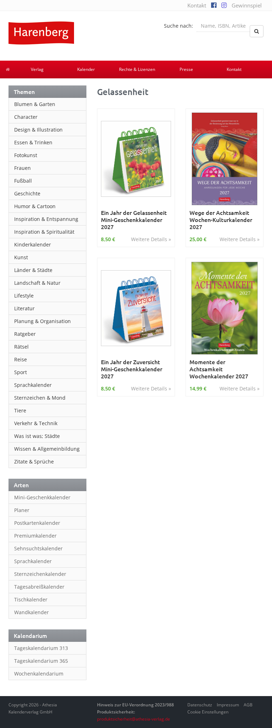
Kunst (21, 257)
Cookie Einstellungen (207, 712)
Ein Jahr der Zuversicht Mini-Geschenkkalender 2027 (131, 368)
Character (26, 116)
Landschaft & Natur (37, 282)
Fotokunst (25, 155)
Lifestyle (24, 295)
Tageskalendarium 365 (41, 660)
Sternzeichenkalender (40, 574)
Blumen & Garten (34, 104)
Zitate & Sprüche (34, 461)
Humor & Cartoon (35, 206)
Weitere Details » (151, 239)
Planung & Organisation (42, 321)
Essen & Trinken (33, 142)
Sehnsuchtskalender (38, 548)
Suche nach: (178, 25)
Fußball (23, 180)
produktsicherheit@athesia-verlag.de (133, 719)
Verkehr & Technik (35, 423)
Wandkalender (31, 612)
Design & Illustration (38, 129)
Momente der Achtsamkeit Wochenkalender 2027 (218, 368)
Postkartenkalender (37, 522)
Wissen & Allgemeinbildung (47, 448)
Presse (186, 69)
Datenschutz (199, 705)
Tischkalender (30, 599)
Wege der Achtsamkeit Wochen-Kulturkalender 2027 (220, 219)
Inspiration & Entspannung (46, 219)
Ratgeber (25, 333)
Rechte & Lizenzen (137, 69)
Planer (21, 510)
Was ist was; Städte (37, 436)
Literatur (24, 308)
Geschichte (27, 193)
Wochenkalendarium (38, 673)
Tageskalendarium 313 (41, 648)
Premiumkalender (35, 535)
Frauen (22, 168)
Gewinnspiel (247, 5)
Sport (20, 372)
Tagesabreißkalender (39, 586)
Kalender (86, 69)
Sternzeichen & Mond (40, 397)
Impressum (228, 705)
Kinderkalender (32, 244)
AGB (248, 705)
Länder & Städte (33, 270)
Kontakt (196, 5)
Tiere (20, 410)
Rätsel (21, 346)
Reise (20, 359)
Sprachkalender (33, 385)
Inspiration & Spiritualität (44, 231)
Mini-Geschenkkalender (42, 497)
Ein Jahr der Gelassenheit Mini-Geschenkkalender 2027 (134, 219)
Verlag (37, 69)
